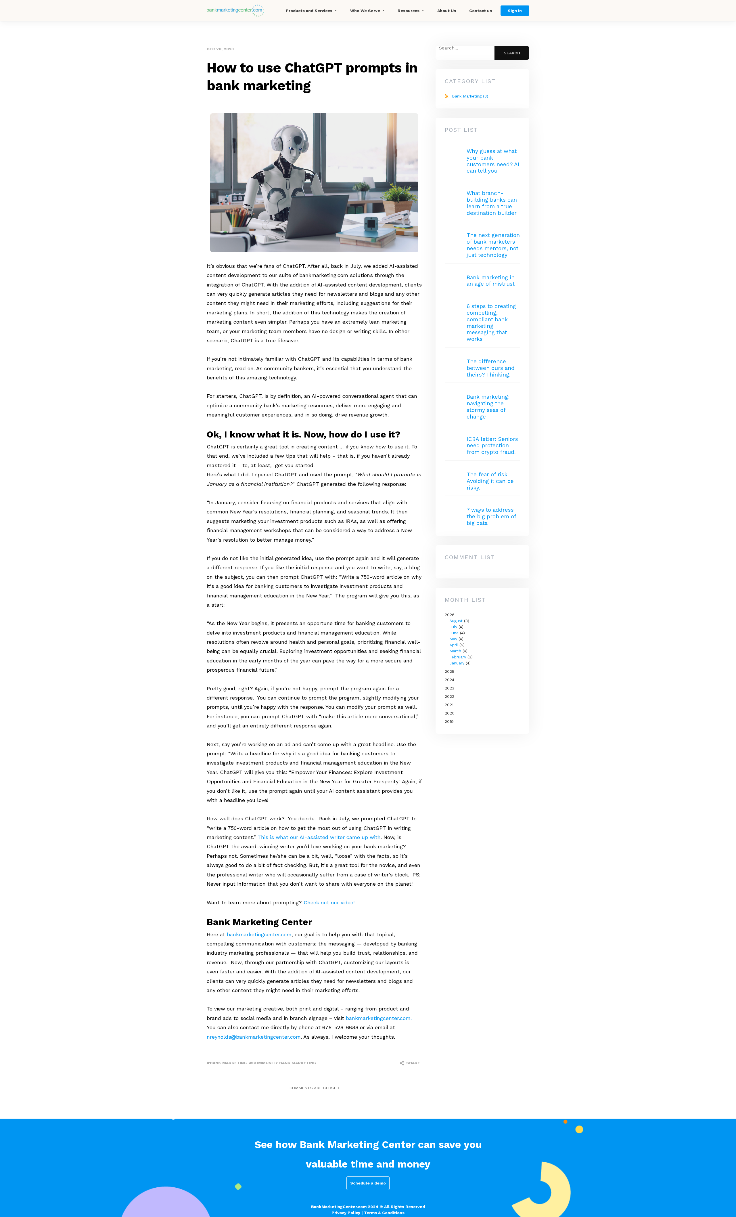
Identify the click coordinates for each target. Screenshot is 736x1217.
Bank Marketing (470, 96)
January (456, 663)
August (456, 620)
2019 (449, 721)
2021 (449, 704)
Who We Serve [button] (365, 10)
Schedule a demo (368, 1183)
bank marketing (228, 1063)
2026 (459, 638)
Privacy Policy (345, 1212)
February (457, 657)
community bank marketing (284, 1063)
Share (412, 1063)
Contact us (480, 10)
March (455, 651)
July (453, 626)
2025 (449, 671)
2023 (449, 688)
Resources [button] (409, 10)
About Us (446, 10)
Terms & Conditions (384, 1212)
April (453, 645)
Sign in (515, 10)
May (453, 639)
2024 (449, 679)
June (454, 633)
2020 (450, 713)
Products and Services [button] (310, 10)
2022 (449, 696)
